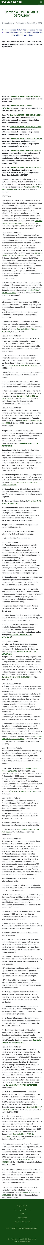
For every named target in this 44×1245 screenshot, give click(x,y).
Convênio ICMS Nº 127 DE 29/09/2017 (26, 139)
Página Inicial (22, 1206)
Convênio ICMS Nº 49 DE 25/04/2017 (25, 167)
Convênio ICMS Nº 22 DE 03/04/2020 (26, 115)
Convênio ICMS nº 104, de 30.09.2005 (21, 365)
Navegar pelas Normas (22, 1210)
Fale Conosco (22, 1218)
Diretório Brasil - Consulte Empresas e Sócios (22, 1228)
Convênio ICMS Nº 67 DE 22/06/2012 (21, 1085)
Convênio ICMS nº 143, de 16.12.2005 (21, 791)
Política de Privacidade (22, 1222)
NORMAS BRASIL (11, 2)
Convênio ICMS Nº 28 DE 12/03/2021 (25, 96)
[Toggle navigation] (41, 2)
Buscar (22, 1214)
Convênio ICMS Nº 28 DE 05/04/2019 (25, 127)
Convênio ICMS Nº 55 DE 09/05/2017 (25, 150)
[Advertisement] (22, 71)
